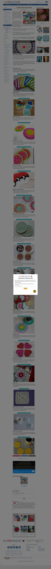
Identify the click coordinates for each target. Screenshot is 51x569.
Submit (25, 288)
